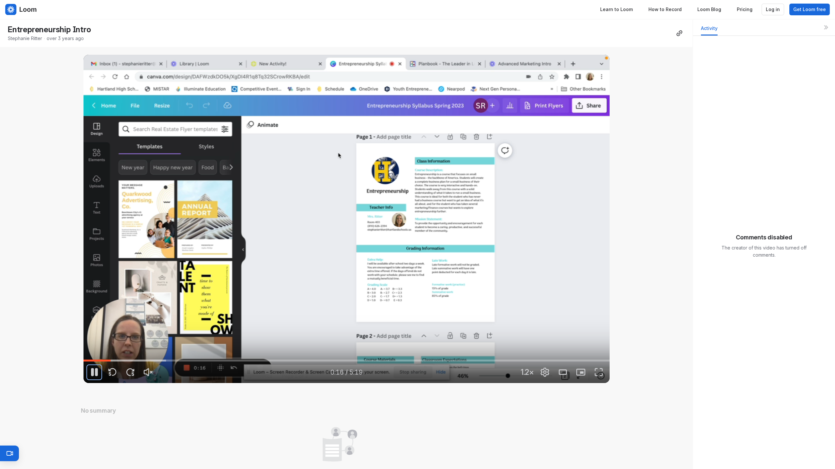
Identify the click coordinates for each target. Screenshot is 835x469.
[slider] (347, 360)
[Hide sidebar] (826, 27)
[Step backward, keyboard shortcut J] (112, 372)
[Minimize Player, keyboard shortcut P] (581, 372)
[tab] (709, 30)
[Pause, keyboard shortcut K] (94, 372)
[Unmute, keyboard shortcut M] (148, 372)
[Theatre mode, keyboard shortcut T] (563, 372)
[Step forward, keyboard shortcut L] (130, 372)
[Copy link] (679, 33)
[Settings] (545, 372)
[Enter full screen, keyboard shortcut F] (599, 372)
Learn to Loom (616, 9)
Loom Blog (709, 9)
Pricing (744, 9)
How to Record (665, 9)
